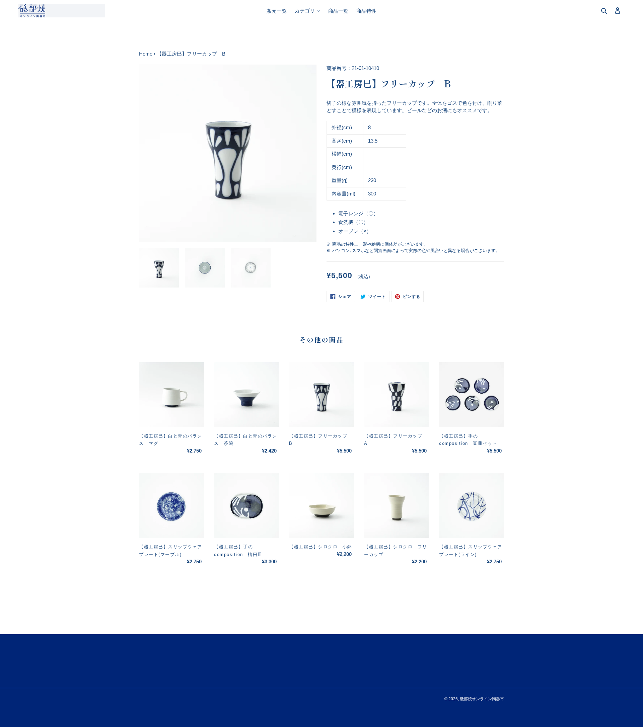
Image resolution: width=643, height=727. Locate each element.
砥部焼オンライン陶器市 (482, 699)
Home (145, 54)
